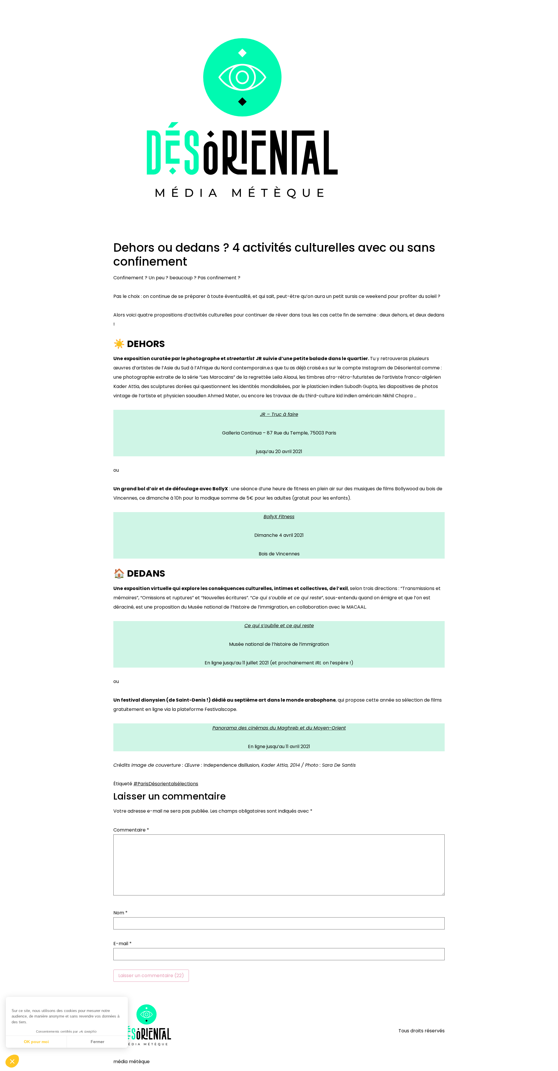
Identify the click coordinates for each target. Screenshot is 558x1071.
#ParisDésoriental (154, 783)
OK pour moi (36, 1041)
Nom (120, 913)
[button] (12, 1061)
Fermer (97, 1041)
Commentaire (131, 830)
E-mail (122, 943)
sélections (186, 783)
